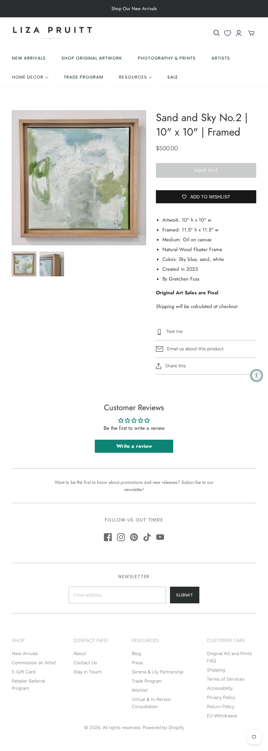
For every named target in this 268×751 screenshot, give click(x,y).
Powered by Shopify (163, 727)
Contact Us (85, 663)
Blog (136, 653)
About (80, 653)
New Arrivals (29, 58)
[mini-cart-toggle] (251, 33)
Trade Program (84, 77)
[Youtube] (160, 537)
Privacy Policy (221, 697)
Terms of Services (225, 679)
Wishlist (140, 690)
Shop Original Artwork (91, 58)
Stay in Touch (88, 672)
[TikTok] (147, 537)
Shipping (216, 670)
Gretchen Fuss (184, 279)
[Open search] (216, 33)
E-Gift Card (23, 672)
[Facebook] (108, 537)
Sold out (206, 170)
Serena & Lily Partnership (157, 672)
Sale (172, 77)
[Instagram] (121, 537)
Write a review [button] (134, 446)
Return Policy (220, 706)
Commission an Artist (34, 663)
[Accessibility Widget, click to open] (256, 375)
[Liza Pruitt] (52, 33)
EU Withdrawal (222, 716)
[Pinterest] (134, 537)
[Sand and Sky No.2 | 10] (24, 264)
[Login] (238, 33)
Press (137, 663)
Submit (184, 595)
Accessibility (220, 688)
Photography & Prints (167, 58)
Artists (220, 58)
